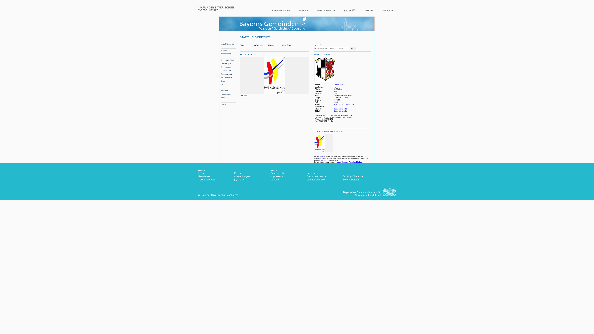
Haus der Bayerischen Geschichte (219, 195)
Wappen (243, 45)
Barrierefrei (313, 173)
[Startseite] (216, 10)
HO (335, 106)
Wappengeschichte (228, 60)
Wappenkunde (226, 67)
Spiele (223, 81)
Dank (223, 98)
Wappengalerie (226, 77)
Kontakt (274, 179)
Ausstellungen (326, 10)
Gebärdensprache (317, 176)
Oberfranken (338, 85)
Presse (369, 10)
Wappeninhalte (226, 54)
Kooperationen (226, 94)
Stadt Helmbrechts (341, 109)
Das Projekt (225, 91)
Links (223, 84)
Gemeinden (225, 50)
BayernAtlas (286, 45)
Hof (335, 87)
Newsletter (204, 176)
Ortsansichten (226, 70)
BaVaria (303, 10)
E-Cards (202, 173)
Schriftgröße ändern (354, 176)
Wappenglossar (226, 74)
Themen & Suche (280, 10)
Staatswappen (226, 64)
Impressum (276, 176)
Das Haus (387, 10)
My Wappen (258, 45)
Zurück (223, 104)
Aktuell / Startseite (227, 44)
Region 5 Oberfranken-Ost (344, 104)
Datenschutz (277, 173)
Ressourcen (272, 45)
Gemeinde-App (206, 179)
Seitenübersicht (351, 179)
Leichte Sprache (316, 179)
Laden (350, 10)
